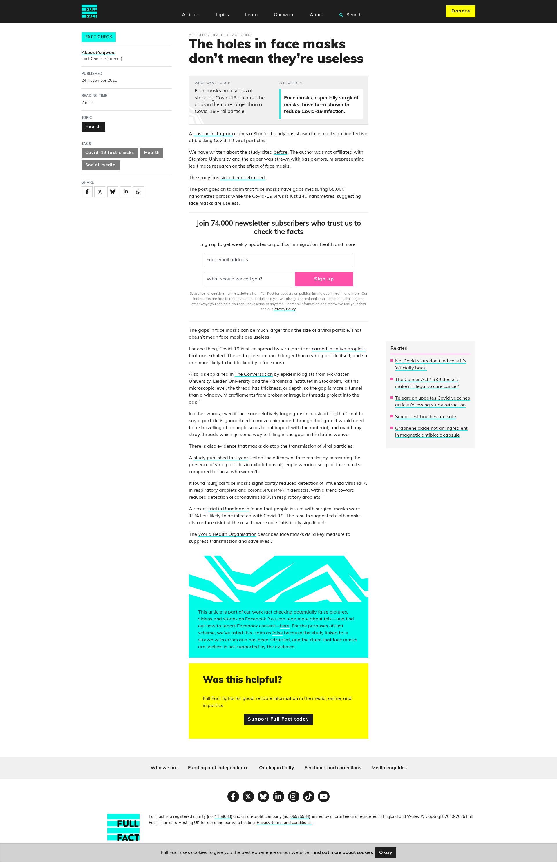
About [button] (316, 15)
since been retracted (242, 178)
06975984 (299, 817)
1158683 (223, 817)
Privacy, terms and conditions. (284, 823)
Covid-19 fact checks (109, 153)
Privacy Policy (285, 309)
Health (93, 127)
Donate (460, 11)
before (280, 152)
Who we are (164, 768)
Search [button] (353, 15)
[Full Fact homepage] (89, 11)
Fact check (98, 37)
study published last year (220, 458)
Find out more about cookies (342, 852)
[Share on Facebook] (87, 191)
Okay (386, 852)
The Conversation (254, 374)
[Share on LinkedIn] (125, 191)
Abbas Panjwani (98, 53)
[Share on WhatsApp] (138, 191)
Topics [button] (222, 15)
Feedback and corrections (333, 768)
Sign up (324, 279)
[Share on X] (99, 191)
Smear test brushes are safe (425, 417)
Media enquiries (389, 768)
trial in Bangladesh (228, 509)
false (277, 633)
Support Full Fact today (278, 719)
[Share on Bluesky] (112, 191)
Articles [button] (190, 15)
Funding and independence (218, 768)
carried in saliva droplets (339, 349)
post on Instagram (213, 134)
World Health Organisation (227, 534)
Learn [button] (251, 15)
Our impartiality (276, 768)
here (285, 626)
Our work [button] (284, 15)
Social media (100, 165)
